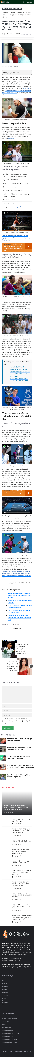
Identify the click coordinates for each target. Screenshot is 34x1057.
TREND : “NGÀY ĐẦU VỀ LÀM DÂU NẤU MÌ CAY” (21, 820)
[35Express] (5, 2)
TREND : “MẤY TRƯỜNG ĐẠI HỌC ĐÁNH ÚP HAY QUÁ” (20, 862)
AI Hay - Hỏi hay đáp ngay (9, 1018)
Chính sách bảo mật (7, 1030)
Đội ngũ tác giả (6, 1027)
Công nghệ (5, 983)
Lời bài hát (5, 992)
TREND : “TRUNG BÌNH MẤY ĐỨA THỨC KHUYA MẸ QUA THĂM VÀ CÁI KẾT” (20, 883)
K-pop (4, 998)
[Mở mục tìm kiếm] (23, 2)
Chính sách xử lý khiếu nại (9, 1039)
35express (9, 33)
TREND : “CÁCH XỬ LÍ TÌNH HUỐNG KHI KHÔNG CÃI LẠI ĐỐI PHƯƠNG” (22, 895)
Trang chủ (5, 12)
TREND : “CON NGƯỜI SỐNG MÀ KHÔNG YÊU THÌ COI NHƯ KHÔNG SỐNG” (22, 872)
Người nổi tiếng (8, 8)
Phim (3, 1000)
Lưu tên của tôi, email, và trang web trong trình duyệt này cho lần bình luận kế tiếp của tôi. (17, 721)
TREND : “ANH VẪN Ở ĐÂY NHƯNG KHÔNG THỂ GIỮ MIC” (21, 841)
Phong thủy (5, 1002)
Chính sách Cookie (7, 1036)
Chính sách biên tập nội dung (10, 1033)
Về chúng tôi (5, 1021)
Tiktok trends (6, 995)
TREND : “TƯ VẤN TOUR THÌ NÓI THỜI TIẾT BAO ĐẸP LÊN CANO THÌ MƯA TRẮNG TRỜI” (22, 917)
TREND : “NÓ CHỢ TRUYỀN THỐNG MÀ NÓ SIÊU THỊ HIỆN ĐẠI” (21, 906)
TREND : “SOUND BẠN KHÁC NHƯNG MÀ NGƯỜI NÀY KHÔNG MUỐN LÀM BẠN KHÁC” (16, 808)
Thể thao (18, 8)
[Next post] (31, 666)
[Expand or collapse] (30, 72)
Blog (3, 980)
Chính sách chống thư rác (9, 1042)
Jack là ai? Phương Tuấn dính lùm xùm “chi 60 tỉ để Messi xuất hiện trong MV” (20, 374)
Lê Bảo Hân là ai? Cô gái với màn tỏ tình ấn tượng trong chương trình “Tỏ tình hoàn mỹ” (12, 666)
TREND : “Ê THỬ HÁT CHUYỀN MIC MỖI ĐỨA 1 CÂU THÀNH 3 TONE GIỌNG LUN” (21, 830)
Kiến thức (5, 989)
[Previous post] (2, 649)
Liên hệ (4, 1024)
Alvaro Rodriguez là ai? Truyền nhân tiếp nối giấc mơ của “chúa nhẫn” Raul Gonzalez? (19, 595)
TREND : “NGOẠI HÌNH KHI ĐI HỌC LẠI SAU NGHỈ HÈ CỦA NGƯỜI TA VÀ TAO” (20, 851)
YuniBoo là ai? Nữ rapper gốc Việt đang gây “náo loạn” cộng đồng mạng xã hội (19, 617)
